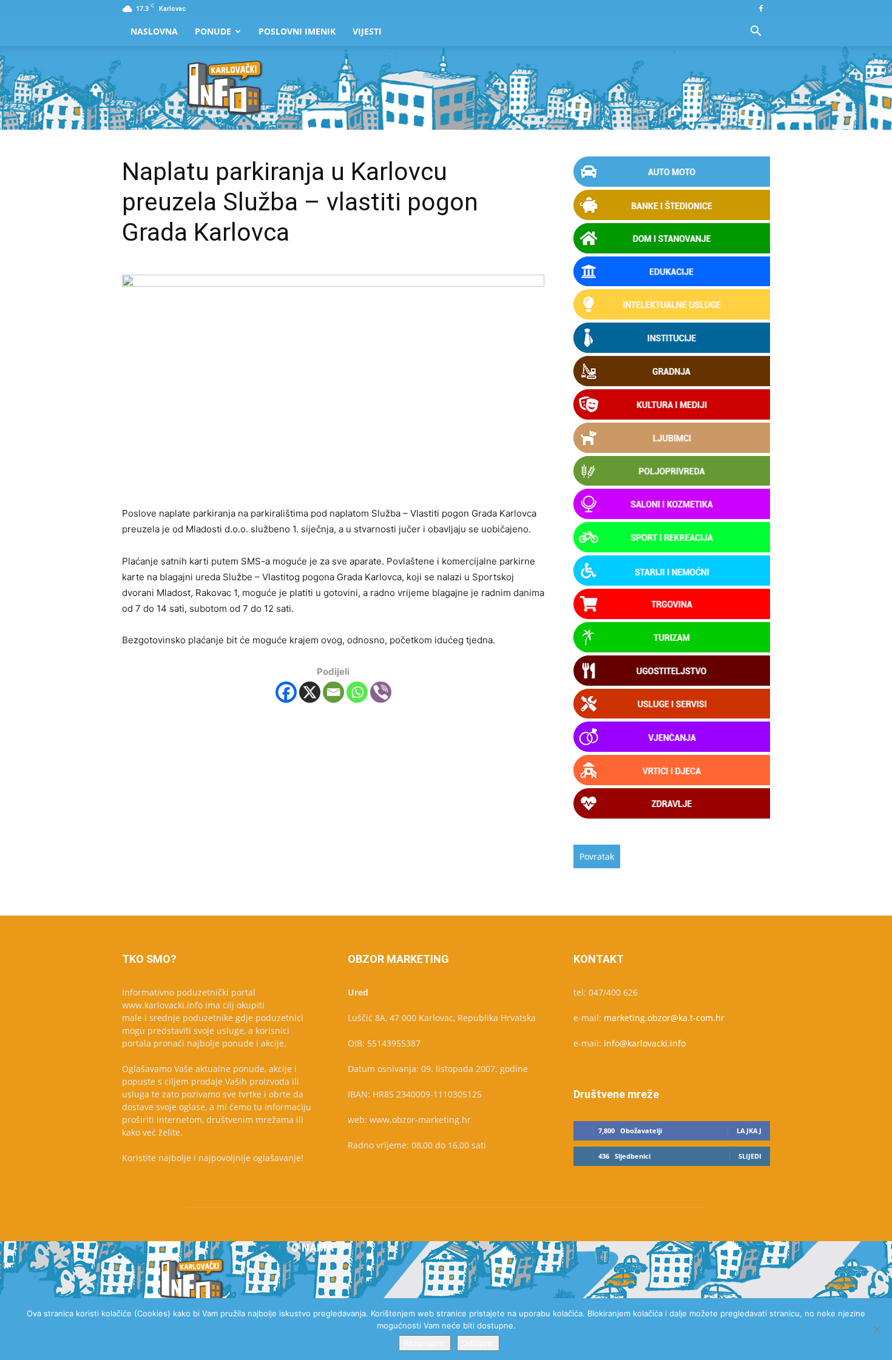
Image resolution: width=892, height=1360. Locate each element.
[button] (755, 32)
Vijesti (367, 31)
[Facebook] (761, 8)
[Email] (333, 692)
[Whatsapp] (357, 692)
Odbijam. (478, 1343)
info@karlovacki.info (645, 1043)
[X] (309, 692)
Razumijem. (425, 1343)
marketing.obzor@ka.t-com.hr (664, 1017)
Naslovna (154, 31)
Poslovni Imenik (297, 31)
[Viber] (380, 692)
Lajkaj (749, 1130)
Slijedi (750, 1156)
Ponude (213, 31)
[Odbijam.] (877, 1329)
